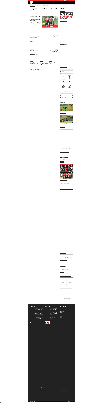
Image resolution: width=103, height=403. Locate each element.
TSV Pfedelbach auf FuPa (63, 159)
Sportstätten (53, 2)
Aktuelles (33, 5)
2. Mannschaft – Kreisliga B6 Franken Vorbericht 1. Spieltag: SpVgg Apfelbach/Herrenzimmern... (39, 313)
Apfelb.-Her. (63, 89)
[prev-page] (30, 65)
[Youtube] (72, 0)
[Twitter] (71, 0)
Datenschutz (61, 0)
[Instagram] (69, 0)
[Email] (41, 13)
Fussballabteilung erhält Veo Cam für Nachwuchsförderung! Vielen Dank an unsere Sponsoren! (44, 63)
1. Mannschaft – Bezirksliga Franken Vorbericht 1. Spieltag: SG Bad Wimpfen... (39, 309)
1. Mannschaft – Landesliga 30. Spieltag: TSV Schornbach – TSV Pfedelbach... (53, 313)
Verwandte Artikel (32, 54)
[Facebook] (68, 0)
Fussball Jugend (36, 5)
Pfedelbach (70, 79)
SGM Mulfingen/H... (66, 95)
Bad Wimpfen (63, 79)
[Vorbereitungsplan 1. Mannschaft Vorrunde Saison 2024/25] (47, 317)
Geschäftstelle (58, 2)
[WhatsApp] (39, 13)
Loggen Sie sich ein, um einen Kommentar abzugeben (36, 70)
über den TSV (64, 2)
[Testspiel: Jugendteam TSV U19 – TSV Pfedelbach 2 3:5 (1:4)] (53, 59)
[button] (72, 2)
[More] (45, 13)
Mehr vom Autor (37, 54)
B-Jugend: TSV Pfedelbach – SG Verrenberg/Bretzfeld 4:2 (54, 51)
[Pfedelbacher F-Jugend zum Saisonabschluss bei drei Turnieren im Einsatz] (34, 59)
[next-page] (31, 65)
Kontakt (68, 2)
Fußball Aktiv (50, 61)
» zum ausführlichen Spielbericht (66, 91)
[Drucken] (43, 13)
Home (45, 2)
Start (30, 5)
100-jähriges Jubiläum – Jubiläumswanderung (36, 50)
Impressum (65, 0)
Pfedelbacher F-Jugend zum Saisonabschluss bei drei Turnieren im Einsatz (34, 63)
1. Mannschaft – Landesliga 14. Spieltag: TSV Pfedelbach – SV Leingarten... (53, 309)
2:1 (72, 71)
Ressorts (48, 2)
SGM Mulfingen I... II (67, 97)
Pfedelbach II (69, 89)
